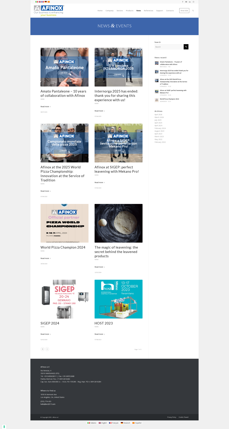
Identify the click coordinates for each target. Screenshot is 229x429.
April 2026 (158, 114)
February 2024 (160, 128)
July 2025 (158, 120)
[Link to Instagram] (193, 2)
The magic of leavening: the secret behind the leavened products (116, 251)
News (42, 99)
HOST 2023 (104, 323)
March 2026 (159, 117)
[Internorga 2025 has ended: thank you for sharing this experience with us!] (119, 67)
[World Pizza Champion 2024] (64, 223)
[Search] (193, 11)
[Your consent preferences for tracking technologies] (4, 426)
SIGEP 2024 (50, 323)
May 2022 (158, 139)
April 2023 (158, 134)
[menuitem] (100, 11)
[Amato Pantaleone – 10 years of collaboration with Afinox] (64, 67)
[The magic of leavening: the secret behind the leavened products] (119, 223)
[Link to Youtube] (186, 2)
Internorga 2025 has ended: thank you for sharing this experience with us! (116, 95)
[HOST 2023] (119, 299)
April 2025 (158, 123)
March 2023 (159, 136)
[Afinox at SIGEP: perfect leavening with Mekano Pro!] (119, 143)
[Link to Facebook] (182, 2)
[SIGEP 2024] (64, 299)
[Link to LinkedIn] (190, 2)
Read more (45, 106)
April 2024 (158, 125)
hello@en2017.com (48, 404)
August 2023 (159, 131)
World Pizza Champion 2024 (63, 247)
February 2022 (160, 142)
